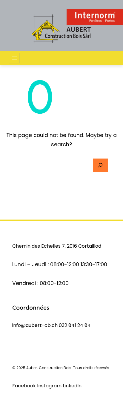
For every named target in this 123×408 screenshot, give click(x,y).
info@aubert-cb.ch (35, 325)
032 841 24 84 (75, 325)
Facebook (24, 385)
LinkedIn (72, 385)
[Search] (100, 165)
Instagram (50, 385)
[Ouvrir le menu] (14, 58)
